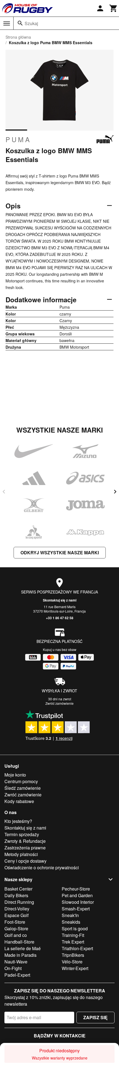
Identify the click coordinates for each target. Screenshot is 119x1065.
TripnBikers (73, 955)
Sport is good (75, 928)
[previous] (4, 492)
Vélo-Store (72, 961)
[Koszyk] (113, 8)
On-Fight (13, 968)
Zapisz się (95, 1017)
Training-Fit (73, 935)
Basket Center (18, 889)
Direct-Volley (16, 908)
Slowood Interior (78, 902)
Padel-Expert (17, 975)
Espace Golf (16, 915)
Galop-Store (16, 928)
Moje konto (15, 775)
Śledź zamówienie (22, 788)
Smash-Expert (76, 908)
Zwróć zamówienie (59, 703)
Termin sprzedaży (21, 834)
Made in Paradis (20, 955)
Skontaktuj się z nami (59, 600)
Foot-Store (14, 922)
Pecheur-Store (76, 889)
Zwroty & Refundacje (25, 841)
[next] (115, 492)
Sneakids (71, 922)
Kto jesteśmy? (18, 821)
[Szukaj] (20, 23)
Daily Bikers (16, 895)
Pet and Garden (77, 895)
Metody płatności (21, 854)
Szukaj (31, 23)
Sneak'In (70, 915)
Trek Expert (73, 942)
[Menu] (6, 23)
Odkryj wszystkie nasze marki (59, 552)
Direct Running (19, 902)
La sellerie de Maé (22, 948)
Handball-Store (19, 942)
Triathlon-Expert (77, 948)
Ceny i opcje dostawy (25, 861)
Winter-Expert (75, 968)
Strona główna (18, 37)
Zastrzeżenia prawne (25, 847)
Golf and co (15, 935)
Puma (18, 139)
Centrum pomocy (21, 781)
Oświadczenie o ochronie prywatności (41, 867)
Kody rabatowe (19, 801)
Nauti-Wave (15, 961)
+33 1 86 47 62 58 (59, 617)
